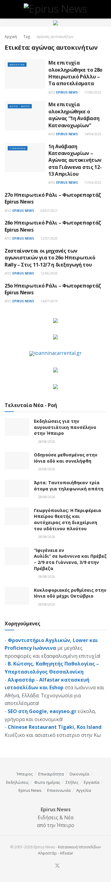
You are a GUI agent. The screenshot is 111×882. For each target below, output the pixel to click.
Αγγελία (83, 790)
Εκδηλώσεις (17, 782)
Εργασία (91, 782)
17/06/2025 (92, 92)
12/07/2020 (48, 238)
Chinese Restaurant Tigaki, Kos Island (54, 727)
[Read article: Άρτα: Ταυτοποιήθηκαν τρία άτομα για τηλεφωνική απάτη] (17, 488)
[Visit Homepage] (55, 9)
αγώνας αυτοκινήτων (54, 36)
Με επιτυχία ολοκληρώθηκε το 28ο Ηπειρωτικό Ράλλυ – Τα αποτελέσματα (75, 73)
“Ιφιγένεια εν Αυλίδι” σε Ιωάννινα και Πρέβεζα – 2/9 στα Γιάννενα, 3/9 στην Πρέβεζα (72, 559)
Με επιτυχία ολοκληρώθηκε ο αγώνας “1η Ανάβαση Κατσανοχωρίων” (73, 114)
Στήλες (72, 782)
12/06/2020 (48, 273)
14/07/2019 (48, 301)
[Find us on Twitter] (57, 866)
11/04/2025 (92, 182)
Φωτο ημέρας (47, 782)
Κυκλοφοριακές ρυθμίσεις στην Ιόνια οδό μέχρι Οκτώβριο (70, 593)
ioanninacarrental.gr (58, 353)
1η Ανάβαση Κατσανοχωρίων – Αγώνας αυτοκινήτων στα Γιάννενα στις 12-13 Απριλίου (74, 160)
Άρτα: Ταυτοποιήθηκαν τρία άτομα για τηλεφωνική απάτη (68, 486)
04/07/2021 (48, 210)
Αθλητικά (17, 64)
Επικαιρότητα (51, 774)
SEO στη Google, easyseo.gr (42, 711)
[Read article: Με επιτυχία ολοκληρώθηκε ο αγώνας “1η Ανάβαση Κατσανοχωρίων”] (25, 115)
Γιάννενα (18, 148)
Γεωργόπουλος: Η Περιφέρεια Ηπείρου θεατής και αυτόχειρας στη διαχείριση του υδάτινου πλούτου (67, 519)
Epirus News (67, 92)
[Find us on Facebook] (49, 866)
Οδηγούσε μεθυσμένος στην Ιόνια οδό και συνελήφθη (65, 458)
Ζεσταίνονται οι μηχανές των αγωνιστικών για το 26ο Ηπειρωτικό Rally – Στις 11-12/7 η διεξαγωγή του (50, 257)
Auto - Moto (20, 106)
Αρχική (11, 36)
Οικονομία (79, 774)
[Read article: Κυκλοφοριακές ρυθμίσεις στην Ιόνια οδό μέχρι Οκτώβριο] (17, 596)
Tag (26, 36)
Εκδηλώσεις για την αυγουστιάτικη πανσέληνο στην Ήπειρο (65, 427)
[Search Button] (103, 9)
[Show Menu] (7, 9)
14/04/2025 (92, 134)
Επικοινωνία (59, 790)
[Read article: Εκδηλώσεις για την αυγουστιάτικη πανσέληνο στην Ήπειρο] (17, 427)
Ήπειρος (25, 774)
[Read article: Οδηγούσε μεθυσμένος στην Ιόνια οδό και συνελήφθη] (17, 460)
